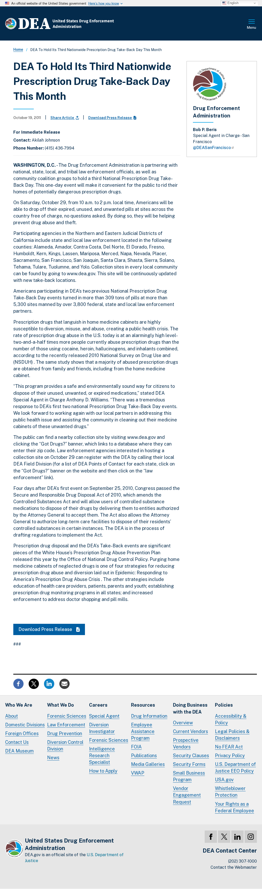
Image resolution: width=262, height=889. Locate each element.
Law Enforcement (66, 724)
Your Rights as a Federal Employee (234, 807)
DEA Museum (19, 751)
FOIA (136, 746)
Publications (144, 755)
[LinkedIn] (237, 837)
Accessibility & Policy (230, 719)
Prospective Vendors (186, 743)
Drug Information (149, 716)
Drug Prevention (64, 733)
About (11, 716)
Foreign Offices (22, 733)
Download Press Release (110, 118)
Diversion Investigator (102, 728)
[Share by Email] (64, 683)
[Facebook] (211, 837)
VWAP (137, 773)
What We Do (60, 705)
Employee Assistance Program (143, 731)
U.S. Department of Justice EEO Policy (235, 768)
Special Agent (104, 716)
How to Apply (103, 771)
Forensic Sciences (66, 716)
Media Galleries (148, 764)
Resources (143, 705)
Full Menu (252, 24)
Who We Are (18, 705)
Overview (183, 722)
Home (18, 49)
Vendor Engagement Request (187, 795)
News (53, 757)
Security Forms (189, 764)
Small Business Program (189, 776)
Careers (98, 705)
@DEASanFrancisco (212, 147)
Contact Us (17, 742)
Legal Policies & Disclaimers (232, 735)
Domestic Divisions (25, 724)
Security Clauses (191, 755)
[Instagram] (251, 837)
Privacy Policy (230, 755)
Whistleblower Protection (230, 792)
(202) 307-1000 (242, 861)
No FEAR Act (229, 746)
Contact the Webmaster (234, 867)
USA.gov (224, 779)
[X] (224, 837)
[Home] (75, 23)
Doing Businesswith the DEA (190, 708)
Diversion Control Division (65, 745)
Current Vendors (190, 731)
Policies (224, 705)
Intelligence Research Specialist (102, 755)
